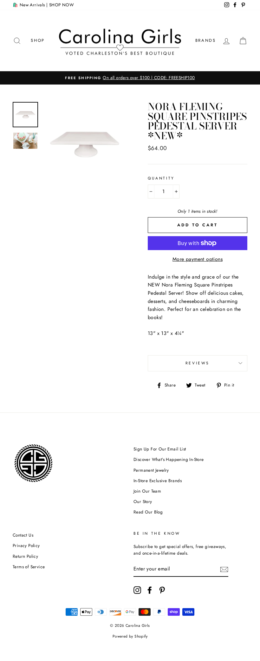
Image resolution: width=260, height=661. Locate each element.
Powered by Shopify (130, 636)
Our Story (142, 501)
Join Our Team (147, 491)
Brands (205, 40)
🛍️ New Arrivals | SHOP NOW (43, 5)
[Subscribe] (224, 569)
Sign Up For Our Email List (159, 449)
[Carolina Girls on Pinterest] (162, 590)
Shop (37, 40)
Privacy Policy (26, 545)
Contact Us (23, 535)
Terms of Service (29, 566)
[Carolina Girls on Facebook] (149, 590)
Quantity (161, 178)
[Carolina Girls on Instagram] (137, 590)
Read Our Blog (148, 512)
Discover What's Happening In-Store (168, 459)
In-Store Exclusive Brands (157, 480)
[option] (130, 77)
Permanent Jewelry (151, 470)
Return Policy (25, 556)
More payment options (197, 259)
